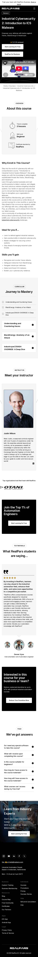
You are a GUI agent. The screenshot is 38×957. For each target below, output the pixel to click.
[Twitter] (24, 856)
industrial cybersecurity (11, 220)
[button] (19, 325)
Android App (6, 922)
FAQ (21, 905)
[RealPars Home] (11, 8)
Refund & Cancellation (28, 902)
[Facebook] (19, 856)
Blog (3, 896)
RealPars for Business (12, 54)
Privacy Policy (7, 930)
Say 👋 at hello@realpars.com (12, 862)
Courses (23, 885)
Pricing (22, 891)
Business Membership (9, 888)
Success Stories (26, 894)
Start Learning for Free (12, 47)
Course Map (6, 899)
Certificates (6, 906)
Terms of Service (8, 933)
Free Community (7, 903)
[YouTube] (9, 856)
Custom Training (7, 885)
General (6, 13)
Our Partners (6, 909)
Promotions (24, 888)
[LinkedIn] (14, 856)
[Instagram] (4, 856)
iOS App (5, 919)
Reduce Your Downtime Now (19, 700)
